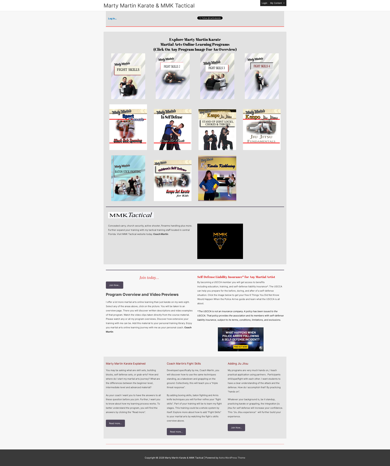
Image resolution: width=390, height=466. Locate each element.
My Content (276, 3)
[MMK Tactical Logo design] (220, 241)
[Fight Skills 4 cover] (262, 76)
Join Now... (114, 285)
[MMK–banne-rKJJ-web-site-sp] (217, 127)
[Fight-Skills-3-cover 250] (217, 76)
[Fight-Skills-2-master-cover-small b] (173, 76)
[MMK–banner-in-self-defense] (172, 127)
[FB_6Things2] (241, 339)
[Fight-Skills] (128, 76)
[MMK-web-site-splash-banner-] (262, 127)
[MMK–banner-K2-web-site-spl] (217, 178)
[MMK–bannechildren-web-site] (172, 178)
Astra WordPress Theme (232, 457)
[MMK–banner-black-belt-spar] (128, 127)
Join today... (149, 277)
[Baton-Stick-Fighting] (128, 178)
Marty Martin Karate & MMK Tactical (149, 5)
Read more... (115, 423)
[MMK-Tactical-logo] (131, 215)
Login (264, 3)
